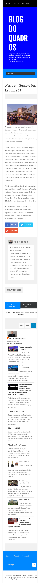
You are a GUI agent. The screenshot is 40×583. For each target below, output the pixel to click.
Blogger (15, 579)
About (16, 3)
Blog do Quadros (18, 33)
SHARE (14, 225)
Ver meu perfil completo (14, 343)
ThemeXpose (12, 577)
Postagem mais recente (12, 312)
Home (8, 3)
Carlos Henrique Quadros (17, 338)
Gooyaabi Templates (32, 577)
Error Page (10, 564)
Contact (25, 3)
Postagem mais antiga (30, 312)
